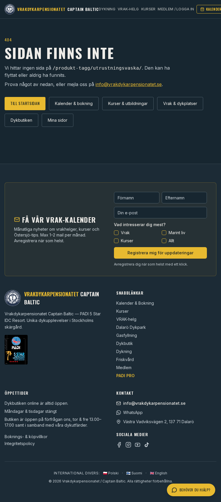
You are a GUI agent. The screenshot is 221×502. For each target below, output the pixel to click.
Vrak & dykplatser (180, 103)
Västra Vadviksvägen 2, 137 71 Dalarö (158, 421)
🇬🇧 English (158, 473)
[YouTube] (137, 445)
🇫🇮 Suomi (134, 473)
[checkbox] (116, 232)
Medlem (124, 367)
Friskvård (125, 359)
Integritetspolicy (20, 443)
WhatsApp (133, 412)
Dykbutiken (21, 120)
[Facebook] (119, 445)
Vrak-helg (128, 9)
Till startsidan (25, 103)
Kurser (148, 9)
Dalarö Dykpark (131, 327)
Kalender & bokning (74, 103)
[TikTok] (147, 445)
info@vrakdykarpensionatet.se (129, 84)
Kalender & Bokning (135, 303)
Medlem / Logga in (176, 9)
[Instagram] (128, 445)
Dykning (107, 9)
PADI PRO (125, 375)
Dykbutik (124, 343)
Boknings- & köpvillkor (26, 436)
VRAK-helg (126, 319)
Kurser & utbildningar (128, 103)
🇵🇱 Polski (111, 473)
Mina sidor (57, 120)
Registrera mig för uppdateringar (160, 252)
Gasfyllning (126, 335)
